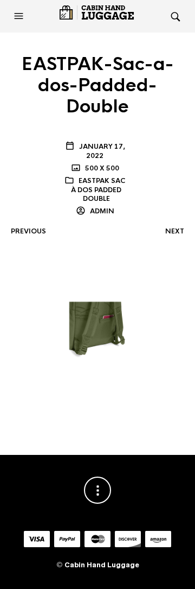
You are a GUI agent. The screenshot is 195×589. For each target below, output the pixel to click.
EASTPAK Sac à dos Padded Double (98, 190)
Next (174, 231)
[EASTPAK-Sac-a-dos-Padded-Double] (97, 329)
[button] (20, 16)
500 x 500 (101, 168)
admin (101, 211)
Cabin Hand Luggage (101, 565)
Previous (28, 231)
